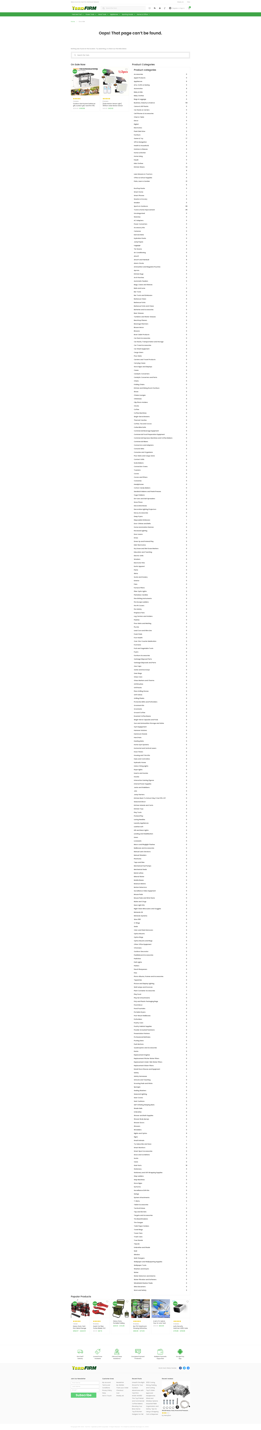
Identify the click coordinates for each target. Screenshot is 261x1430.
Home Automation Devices (160, 527)
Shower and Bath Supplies (160, 1115)
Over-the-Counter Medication (160, 641)
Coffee (160, 409)
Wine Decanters (160, 1287)
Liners (160, 837)
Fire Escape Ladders (160, 602)
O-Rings (160, 923)
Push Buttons (160, 1044)
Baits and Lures (160, 288)
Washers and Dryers (160, 1269)
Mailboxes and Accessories (160, 848)
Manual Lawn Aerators (160, 852)
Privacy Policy (107, 1390)
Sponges (160, 1087)
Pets (160, 973)
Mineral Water (160, 877)
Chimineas (160, 399)
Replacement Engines (160, 1055)
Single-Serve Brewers (160, 417)
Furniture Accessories (160, 655)
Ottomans (160, 948)
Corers (160, 474)
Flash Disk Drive (160, 131)
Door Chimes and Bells (160, 524)
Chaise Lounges (160, 395)
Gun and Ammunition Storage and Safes (160, 723)
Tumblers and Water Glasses (160, 317)
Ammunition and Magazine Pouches (160, 267)
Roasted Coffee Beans (160, 716)
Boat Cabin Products (160, 335)
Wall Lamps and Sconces (160, 987)
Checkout (119, 1390)
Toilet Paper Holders (160, 1226)
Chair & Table (160, 117)
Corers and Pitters (160, 477)
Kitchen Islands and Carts (160, 805)
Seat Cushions (160, 1101)
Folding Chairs (160, 384)
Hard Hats (160, 737)
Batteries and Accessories (160, 310)
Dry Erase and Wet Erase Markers (160, 549)
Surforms (160, 1187)
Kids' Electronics (160, 545)
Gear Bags (160, 673)
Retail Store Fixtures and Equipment (160, 1069)
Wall (160, 1251)
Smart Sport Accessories (160, 1151)
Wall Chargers (160, 1258)
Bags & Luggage (160, 99)
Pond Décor (160, 1005)
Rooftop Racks (160, 188)
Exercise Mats (160, 235)
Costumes (160, 481)
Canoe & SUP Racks (160, 106)
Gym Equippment (160, 727)
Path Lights (160, 962)
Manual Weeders (160, 855)
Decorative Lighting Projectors (160, 509)
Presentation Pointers (160, 1033)
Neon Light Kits (160, 905)
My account (106, 1382)
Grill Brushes (160, 684)
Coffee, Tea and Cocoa (160, 424)
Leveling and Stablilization (160, 834)
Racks (160, 1051)
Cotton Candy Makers (160, 488)
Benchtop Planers (160, 320)
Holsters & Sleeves (160, 149)
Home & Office (142, 14)
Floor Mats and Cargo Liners (160, 456)
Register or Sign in (178, 8)
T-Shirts (160, 1201)
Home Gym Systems (160, 745)
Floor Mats (160, 356)
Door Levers (160, 534)
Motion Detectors (160, 887)
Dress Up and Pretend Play (160, 541)
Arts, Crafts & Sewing (160, 85)
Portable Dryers (160, 1012)
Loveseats (160, 841)
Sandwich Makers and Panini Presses (160, 491)
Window (160, 1255)
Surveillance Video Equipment (160, 891)
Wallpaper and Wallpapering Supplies (160, 1262)
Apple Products (160, 78)
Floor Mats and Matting (160, 623)
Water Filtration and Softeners (160, 1280)
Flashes (160, 620)
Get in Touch (107, 1396)
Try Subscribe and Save (160, 1144)
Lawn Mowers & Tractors (160, 174)
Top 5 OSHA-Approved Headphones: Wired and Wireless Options (152, 1395)
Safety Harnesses (160, 1076)
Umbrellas (160, 1112)
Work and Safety (160, 1290)
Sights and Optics (160, 1133)
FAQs (188, 2)
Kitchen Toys (160, 809)
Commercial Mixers (160, 442)
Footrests (160, 645)
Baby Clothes (160, 96)
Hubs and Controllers (160, 759)
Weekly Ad (180, 2)
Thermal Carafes (160, 420)
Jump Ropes (160, 242)
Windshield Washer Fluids (160, 1283)
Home (73, 22)
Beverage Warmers (160, 324)
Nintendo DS (160, 912)
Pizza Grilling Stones (160, 691)
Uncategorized (160, 213)
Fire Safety (160, 609)
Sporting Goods (127, 14)
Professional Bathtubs (160, 1037)
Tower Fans (160, 1233)
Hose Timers (160, 752)
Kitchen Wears (160, 169)
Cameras (160, 231)
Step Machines (160, 1180)
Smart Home (160, 192)
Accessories (160, 74)
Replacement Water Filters (160, 1066)
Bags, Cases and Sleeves (160, 285)
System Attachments (160, 1197)
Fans (160, 584)
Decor (160, 121)
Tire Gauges (160, 1222)
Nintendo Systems (160, 916)
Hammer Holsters (160, 730)
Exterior (160, 581)
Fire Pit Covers (160, 606)
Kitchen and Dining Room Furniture (160, 388)
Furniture (160, 135)
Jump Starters (160, 795)
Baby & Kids (160, 92)
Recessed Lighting (160, 531)
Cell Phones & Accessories (160, 113)
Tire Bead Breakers (160, 1219)
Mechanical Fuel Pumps (160, 866)
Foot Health (160, 638)
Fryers (160, 652)
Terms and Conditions (106, 1386)
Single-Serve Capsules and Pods (160, 720)
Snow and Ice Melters (160, 1155)
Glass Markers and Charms (160, 680)
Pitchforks (160, 859)
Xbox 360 (160, 919)
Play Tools (160, 812)
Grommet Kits (160, 705)
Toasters (160, 470)
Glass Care (160, 677)
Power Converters (160, 224)
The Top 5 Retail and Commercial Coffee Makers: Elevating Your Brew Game (138, 1403)
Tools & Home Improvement (160, 210)
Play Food (160, 994)
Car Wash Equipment (160, 349)
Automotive (160, 89)
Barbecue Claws (160, 299)
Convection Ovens (160, 466)
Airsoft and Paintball (160, 260)
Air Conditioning (160, 253)
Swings (160, 1194)
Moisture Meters (160, 884)
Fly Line (160, 627)
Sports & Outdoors (160, 206)
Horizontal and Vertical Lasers (160, 748)
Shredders (160, 1130)
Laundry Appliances (160, 823)
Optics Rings (160, 937)
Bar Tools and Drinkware (160, 295)
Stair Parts (160, 1165)
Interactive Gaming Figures (160, 780)
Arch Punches (160, 278)
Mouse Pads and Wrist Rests (160, 898)
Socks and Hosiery (160, 577)
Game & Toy (160, 138)
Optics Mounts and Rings (160, 941)
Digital (160, 124)
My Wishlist (120, 1385)
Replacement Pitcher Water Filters (160, 1058)
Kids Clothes (160, 163)
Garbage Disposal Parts (160, 659)
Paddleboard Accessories (160, 955)
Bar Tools (160, 292)
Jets (160, 791)
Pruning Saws (160, 1041)
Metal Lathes (160, 873)
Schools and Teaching (160, 1080)
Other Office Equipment (160, 944)
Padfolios (160, 959)
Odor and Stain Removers (160, 930)
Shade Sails (160, 1108)
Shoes (160, 392)
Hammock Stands (160, 734)
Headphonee (160, 484)
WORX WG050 (137, 1396)
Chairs (160, 381)
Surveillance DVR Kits (160, 1190)
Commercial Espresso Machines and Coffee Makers (160, 438)
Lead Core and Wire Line (160, 631)
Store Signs (160, 1183)
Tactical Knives (160, 1208)
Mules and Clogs (160, 902)
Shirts (160, 573)
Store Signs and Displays (160, 367)
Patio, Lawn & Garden (160, 183)
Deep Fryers (160, 516)
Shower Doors (160, 1123)
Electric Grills (160, 556)
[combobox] (123, 8)
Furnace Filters (160, 588)
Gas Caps (160, 666)
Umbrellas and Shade (160, 1247)
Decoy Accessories (160, 513)
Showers (160, 1126)
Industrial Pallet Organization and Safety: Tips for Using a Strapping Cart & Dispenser (152, 1409)
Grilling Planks (160, 698)
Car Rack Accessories (160, 338)
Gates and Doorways (160, 670)
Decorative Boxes (160, 506)
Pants (160, 570)
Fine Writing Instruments (160, 598)
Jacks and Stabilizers (160, 787)
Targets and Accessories (160, 1215)
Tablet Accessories (160, 1205)
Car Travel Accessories (160, 345)
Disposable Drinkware (160, 520)
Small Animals (160, 1140)
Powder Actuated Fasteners (160, 1030)
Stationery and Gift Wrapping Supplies (160, 1173)
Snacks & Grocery (160, 199)
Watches (160, 217)
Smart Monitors (160, 1148)
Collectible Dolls (160, 427)
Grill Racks (160, 688)
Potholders (160, 1019)
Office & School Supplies (160, 178)
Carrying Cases (160, 363)
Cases (160, 370)
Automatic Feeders (160, 281)
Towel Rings (160, 1230)
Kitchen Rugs (160, 274)
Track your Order (122, 1388)
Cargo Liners (160, 352)
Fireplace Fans (160, 613)
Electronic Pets (160, 563)
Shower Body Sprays (160, 1119)
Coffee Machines (160, 413)
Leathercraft (160, 827)
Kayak (160, 160)
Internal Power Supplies (160, 784)
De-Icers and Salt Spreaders (160, 499)
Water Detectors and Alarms (160, 1276)
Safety (160, 1073)
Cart (117, 1393)
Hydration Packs (160, 238)
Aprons (160, 270)
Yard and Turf (77, 14)
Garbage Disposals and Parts (160, 663)
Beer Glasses (160, 313)
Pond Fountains (160, 1009)
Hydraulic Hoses (160, 762)
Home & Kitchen (160, 153)
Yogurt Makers (160, 495)
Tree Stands (160, 1240)
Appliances (114, 14)
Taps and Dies (160, 862)
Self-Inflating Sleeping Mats (160, 1105)
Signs (160, 1137)
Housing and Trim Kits (160, 755)
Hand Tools (102, 14)
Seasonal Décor (160, 802)
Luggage (160, 245)
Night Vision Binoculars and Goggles (160, 909)
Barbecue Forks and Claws (160, 306)
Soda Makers (160, 463)
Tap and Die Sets (160, 1212)
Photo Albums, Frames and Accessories (160, 976)
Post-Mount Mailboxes (160, 1016)
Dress (160, 538)
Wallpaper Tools (160, 1265)
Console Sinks (160, 449)
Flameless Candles (160, 595)
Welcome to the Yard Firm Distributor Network (85, 2)
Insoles (160, 777)
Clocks (160, 406)
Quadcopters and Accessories (160, 1048)
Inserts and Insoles (160, 773)
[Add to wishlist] (85, 69)
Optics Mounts (160, 934)
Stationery (160, 1169)
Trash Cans (160, 1237)
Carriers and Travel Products (160, 360)
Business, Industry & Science (160, 103)
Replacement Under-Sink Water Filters (160, 1062)
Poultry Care (160, 1023)
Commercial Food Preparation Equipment (160, 434)
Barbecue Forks (160, 302)
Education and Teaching (160, 552)
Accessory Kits (160, 228)
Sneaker (160, 203)
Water (160, 1272)
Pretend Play (160, 816)
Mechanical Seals (160, 869)
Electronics (160, 128)
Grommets (160, 709)
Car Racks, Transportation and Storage (160, 342)
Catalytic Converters (160, 374)
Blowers (160, 331)
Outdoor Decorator (160, 951)
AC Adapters (160, 220)
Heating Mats (160, 741)
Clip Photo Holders (160, 402)
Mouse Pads (160, 894)
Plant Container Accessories (160, 991)
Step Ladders (160, 1176)
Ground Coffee (160, 713)
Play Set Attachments (160, 998)
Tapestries (160, 980)
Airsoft (160, 256)
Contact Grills (160, 459)
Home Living (160, 156)
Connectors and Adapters (160, 445)
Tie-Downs (160, 249)
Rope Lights (160, 770)
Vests (160, 1162)
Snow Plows (160, 502)
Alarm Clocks (160, 263)
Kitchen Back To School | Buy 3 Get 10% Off (160, 798)
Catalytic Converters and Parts (160, 377)
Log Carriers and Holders (160, 616)
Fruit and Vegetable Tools (160, 648)
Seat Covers (160, 1098)
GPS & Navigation (160, 142)
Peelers (160, 966)
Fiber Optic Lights (160, 591)
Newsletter (120, 1382)
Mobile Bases (160, 880)
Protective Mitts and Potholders (160, 702)
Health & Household (160, 146)
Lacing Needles (160, 820)
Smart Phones (160, 195)
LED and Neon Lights (160, 830)
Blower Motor (160, 327)
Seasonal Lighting (160, 1094)
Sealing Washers (160, 1091)
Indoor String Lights (160, 766)
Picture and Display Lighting (160, 984)
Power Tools (90, 14)
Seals (160, 926)
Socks (160, 1158)
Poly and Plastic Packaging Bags (160, 1001)
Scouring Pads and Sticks (160, 1083)
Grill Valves (160, 695)
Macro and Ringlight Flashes (160, 844)
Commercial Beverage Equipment (160, 431)
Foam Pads (160, 634)
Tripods (160, 1244)
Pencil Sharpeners (160, 969)
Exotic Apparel (160, 566)
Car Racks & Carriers (160, 110)
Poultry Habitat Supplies (160, 1026)
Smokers (160, 559)
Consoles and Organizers (160, 452)
